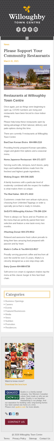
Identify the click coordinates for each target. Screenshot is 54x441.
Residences (11, 327)
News (6, 44)
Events (8, 307)
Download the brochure (16, 384)
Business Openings (14, 301)
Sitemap (33, 438)
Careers (9, 304)
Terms (7, 438)
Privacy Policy (19, 438)
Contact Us (16, 421)
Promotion (10, 324)
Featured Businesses (15, 311)
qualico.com (20, 407)
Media (8, 314)
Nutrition (9, 321)
